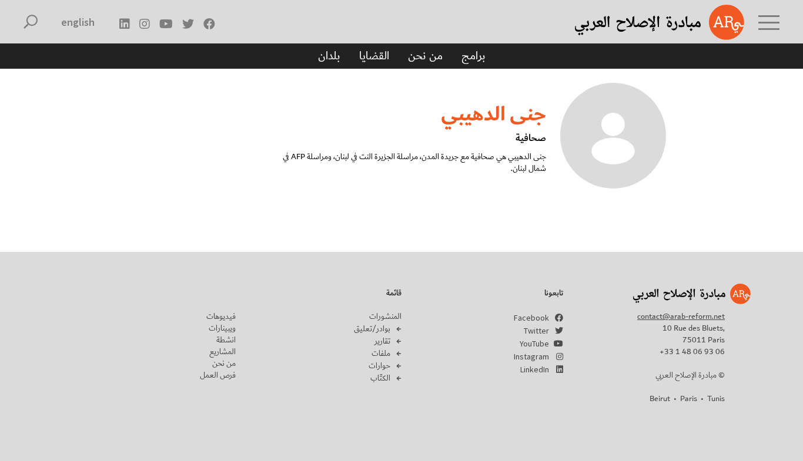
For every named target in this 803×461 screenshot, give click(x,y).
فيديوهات (221, 316)
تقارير (382, 341)
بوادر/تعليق (372, 328)
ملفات (381, 353)
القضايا (374, 55)
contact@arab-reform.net (681, 316)
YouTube (534, 343)
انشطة (226, 340)
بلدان (329, 55)
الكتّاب (380, 378)
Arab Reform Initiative (644, 22)
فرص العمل (218, 375)
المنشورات (385, 316)
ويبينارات (222, 328)
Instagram (531, 356)
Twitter (536, 330)
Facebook (531, 317)
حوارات (379, 365)
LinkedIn (534, 369)
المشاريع (222, 351)
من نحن (425, 55)
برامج (473, 55)
